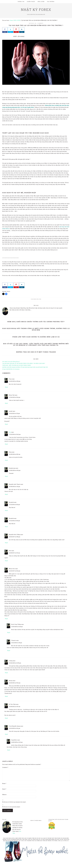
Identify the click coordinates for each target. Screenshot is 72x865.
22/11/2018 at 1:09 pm (16, 642)
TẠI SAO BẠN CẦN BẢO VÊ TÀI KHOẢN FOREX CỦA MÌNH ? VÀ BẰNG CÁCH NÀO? (23, 363)
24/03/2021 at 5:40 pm (14, 683)
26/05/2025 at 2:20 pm (16, 742)
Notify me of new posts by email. (11, 806)
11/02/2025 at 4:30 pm (14, 728)
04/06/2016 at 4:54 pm (14, 470)
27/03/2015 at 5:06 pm (14, 397)
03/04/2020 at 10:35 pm (15, 663)
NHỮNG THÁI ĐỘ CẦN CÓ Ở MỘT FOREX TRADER (36, 352)
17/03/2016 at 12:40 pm (15, 434)
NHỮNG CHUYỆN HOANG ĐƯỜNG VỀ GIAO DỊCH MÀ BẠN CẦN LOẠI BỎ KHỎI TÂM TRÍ (25, 367)
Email (4, 789)
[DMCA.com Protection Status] (51, 829)
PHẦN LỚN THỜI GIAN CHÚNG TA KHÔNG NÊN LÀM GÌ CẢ (36, 337)
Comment (5, 767)
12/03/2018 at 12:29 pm (17, 626)
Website (4, 794)
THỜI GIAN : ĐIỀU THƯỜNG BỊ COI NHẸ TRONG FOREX (16, 365)
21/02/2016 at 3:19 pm (14, 413)
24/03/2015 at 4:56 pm (14, 381)
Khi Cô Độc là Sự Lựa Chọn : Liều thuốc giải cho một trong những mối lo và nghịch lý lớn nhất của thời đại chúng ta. (36, 344)
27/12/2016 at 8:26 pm (14, 504)
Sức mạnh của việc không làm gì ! (11, 361)
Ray (10, 432)
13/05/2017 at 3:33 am (14, 553)
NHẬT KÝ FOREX (36, 9)
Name (4, 783)
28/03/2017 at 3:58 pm (14, 536)
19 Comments (40, 23)
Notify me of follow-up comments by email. (14, 802)
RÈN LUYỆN (38, 299)
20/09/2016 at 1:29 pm (14, 486)
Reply (6, 387)
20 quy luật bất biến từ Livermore (10, 369)
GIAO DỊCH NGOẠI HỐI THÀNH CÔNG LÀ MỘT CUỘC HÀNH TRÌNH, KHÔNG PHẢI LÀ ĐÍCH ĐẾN (36, 329)
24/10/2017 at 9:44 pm (14, 571)
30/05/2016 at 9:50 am (14, 454)
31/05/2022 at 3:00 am (14, 706)
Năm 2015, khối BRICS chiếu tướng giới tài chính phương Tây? (36, 321)
